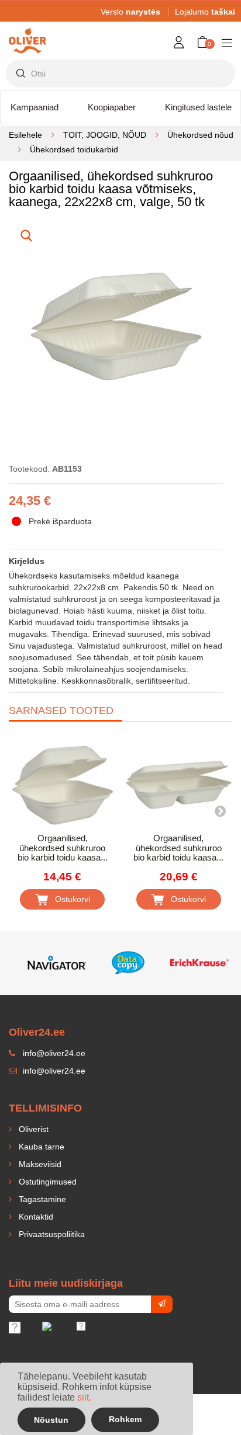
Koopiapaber (112, 107)
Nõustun (51, 1419)
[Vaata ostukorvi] (211, 52)
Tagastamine (41, 1199)
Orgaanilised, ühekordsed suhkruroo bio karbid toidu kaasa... (63, 847)
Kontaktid (34, 1216)
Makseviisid (38, 1164)
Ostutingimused (46, 1181)
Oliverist (32, 1129)
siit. (84, 1397)
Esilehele (25, 135)
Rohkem (125, 1419)
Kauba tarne (40, 1146)
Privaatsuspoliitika (50, 1234)
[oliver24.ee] (27, 32)
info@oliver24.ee (52, 1070)
